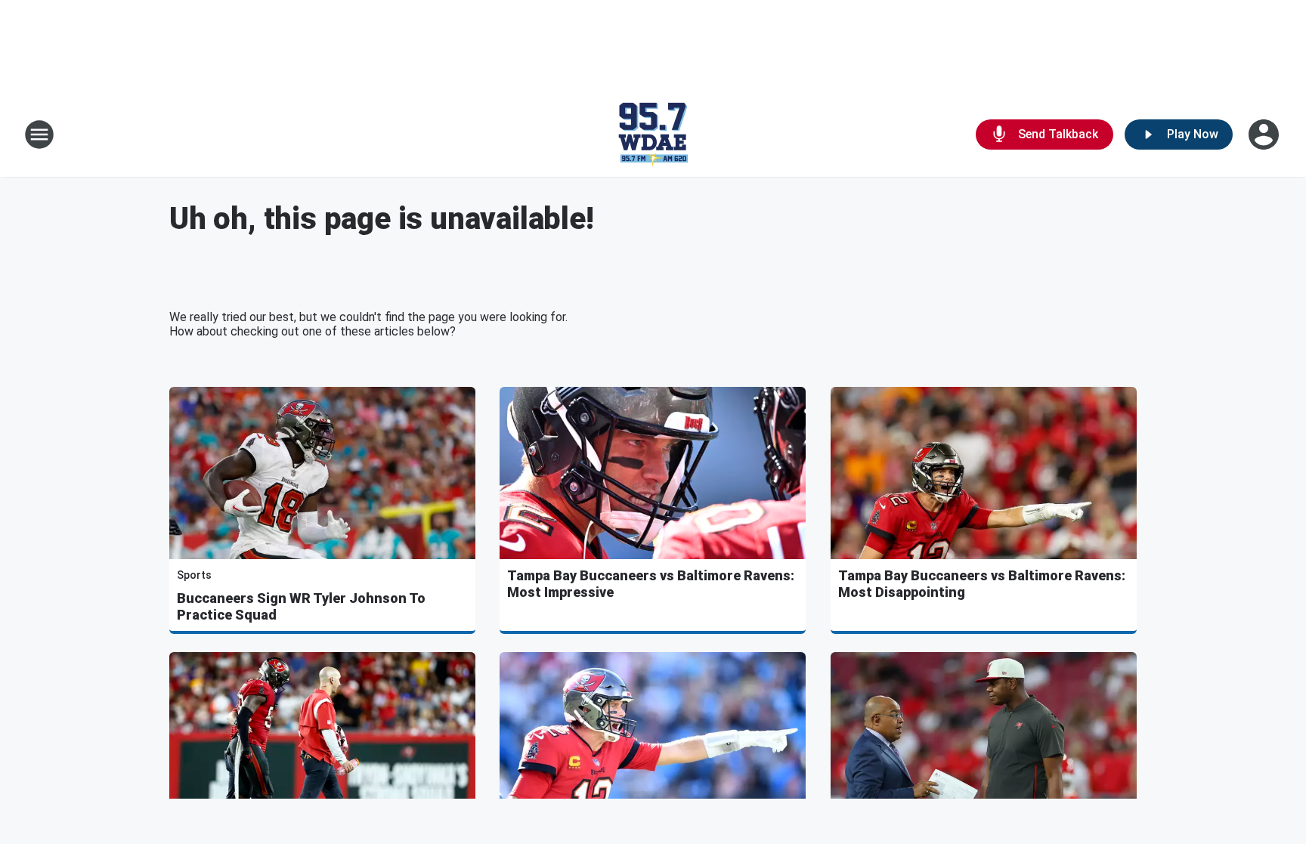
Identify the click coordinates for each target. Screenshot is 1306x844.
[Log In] (1265, 134)
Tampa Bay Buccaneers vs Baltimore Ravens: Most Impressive (650, 583)
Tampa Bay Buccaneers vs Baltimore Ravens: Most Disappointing (981, 583)
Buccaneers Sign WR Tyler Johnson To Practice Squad (301, 606)
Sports (194, 575)
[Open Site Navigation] (39, 134)
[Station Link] (653, 134)
